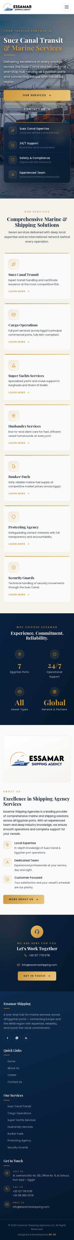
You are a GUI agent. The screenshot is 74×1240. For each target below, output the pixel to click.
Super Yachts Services (22, 1120)
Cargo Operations (19, 1113)
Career (12, 1075)
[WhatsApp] (17, 1038)
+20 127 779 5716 (39, 955)
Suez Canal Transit (19, 1106)
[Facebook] (7, 1038)
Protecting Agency (19, 1140)
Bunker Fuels (15, 1133)
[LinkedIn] (26, 1038)
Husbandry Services (20, 1127)
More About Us (21, 899)
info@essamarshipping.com (39, 965)
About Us (13, 1068)
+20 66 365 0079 (23, 1195)
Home (11, 1061)
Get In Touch (34, 976)
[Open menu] (67, 7)
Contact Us (34, 109)
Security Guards (18, 1147)
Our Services (34, 95)
